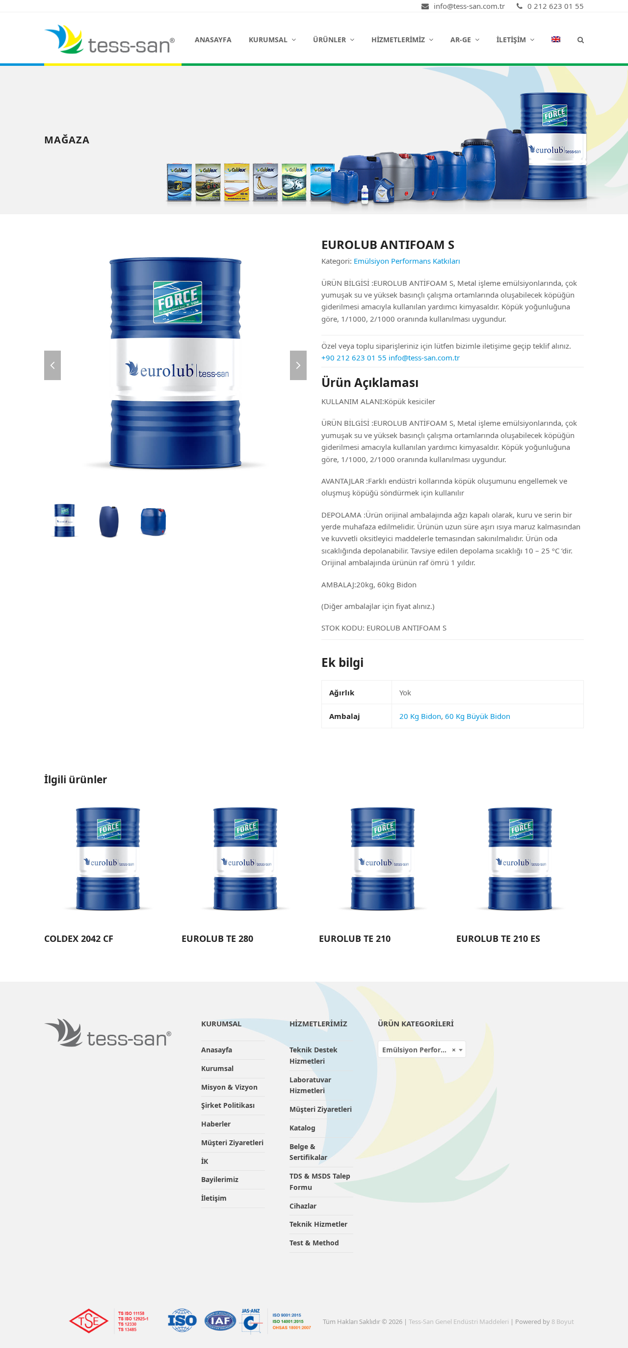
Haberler (216, 1123)
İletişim (214, 1198)
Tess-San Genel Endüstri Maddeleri (459, 1321)
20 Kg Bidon (420, 716)
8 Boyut (562, 1321)
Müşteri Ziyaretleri (232, 1142)
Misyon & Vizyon (229, 1087)
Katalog (302, 1127)
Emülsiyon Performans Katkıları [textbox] (424, 1049)
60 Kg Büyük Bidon (477, 716)
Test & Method (314, 1242)
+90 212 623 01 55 (354, 357)
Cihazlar (302, 1205)
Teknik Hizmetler (318, 1224)
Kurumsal (217, 1068)
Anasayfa (216, 1049)
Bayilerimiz (219, 1179)
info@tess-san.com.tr (424, 357)
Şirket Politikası (228, 1105)
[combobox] (422, 1049)
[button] (580, 39)
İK (204, 1161)
